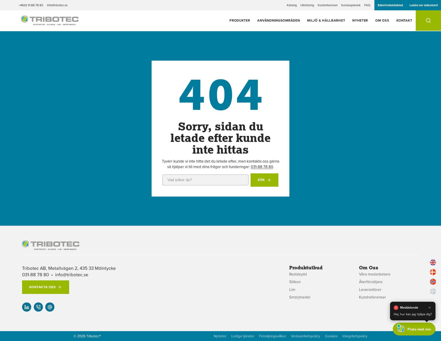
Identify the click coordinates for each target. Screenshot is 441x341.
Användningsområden (278, 20)
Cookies (331, 336)
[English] (433, 262)
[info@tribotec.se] (49, 307)
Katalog (292, 5)
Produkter (239, 20)
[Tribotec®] (50, 22)
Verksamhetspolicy (305, 336)
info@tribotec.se (57, 5)
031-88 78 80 (262, 166)
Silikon (295, 282)
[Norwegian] (433, 281)
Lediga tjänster (242, 336)
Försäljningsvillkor (272, 336)
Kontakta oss (42, 287)
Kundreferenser (328, 5)
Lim (292, 289)
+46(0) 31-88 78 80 (31, 5)
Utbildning (307, 5)
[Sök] (428, 20)
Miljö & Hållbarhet (326, 20)
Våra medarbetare (374, 274)
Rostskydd (298, 274)
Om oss (382, 20)
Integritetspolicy (355, 336)
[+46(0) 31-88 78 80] (38, 307)
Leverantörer (370, 289)
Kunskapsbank (351, 5)
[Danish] (433, 272)
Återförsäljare (371, 282)
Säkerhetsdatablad (390, 5)
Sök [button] (261, 179)
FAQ (367, 5)
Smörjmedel (299, 297)
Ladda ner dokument (424, 5)
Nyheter (360, 20)
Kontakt (404, 20)
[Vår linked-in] (26, 307)
